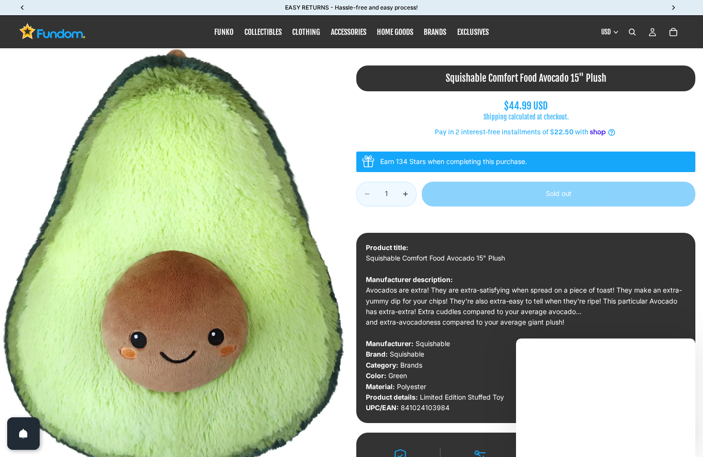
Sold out (558, 193)
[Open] (23, 433)
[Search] (632, 32)
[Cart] (673, 32)
